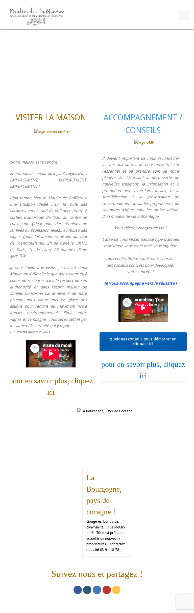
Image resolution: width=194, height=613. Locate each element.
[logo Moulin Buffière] (52, 139)
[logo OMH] (144, 145)
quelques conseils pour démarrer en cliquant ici (143, 341)
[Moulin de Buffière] (36, 16)
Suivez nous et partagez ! (97, 574)
